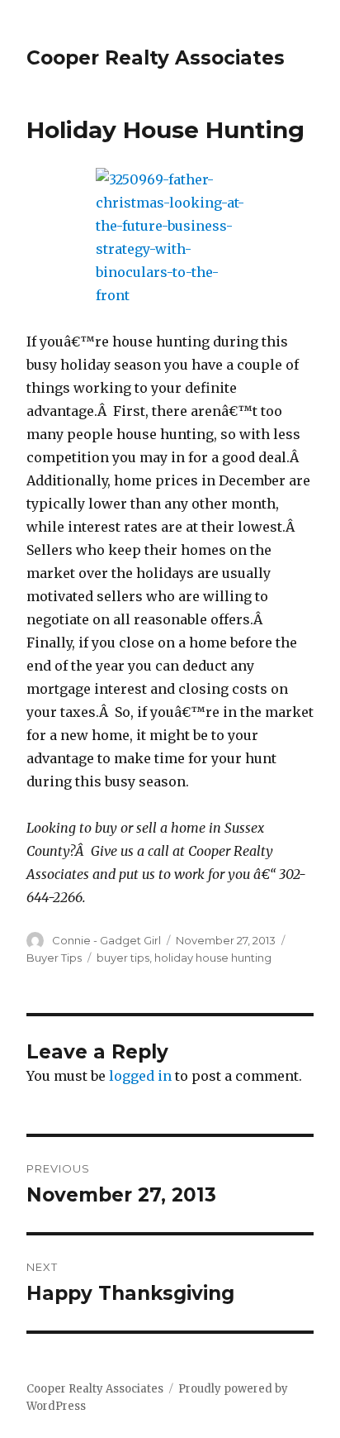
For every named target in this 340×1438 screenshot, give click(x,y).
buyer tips (123, 957)
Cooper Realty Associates (155, 57)
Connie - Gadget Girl (106, 940)
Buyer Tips (54, 957)
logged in (140, 1076)
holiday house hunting (213, 957)
